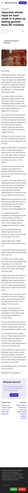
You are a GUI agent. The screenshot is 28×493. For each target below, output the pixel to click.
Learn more (5, 485)
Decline (22, 489)
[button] (2, 3)
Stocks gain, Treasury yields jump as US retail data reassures (6, 409)
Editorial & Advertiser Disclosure (11, 42)
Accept (13, 489)
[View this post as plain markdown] (22, 31)
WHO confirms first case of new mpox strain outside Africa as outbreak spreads (21, 411)
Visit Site (14, 395)
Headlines (23, 2)
